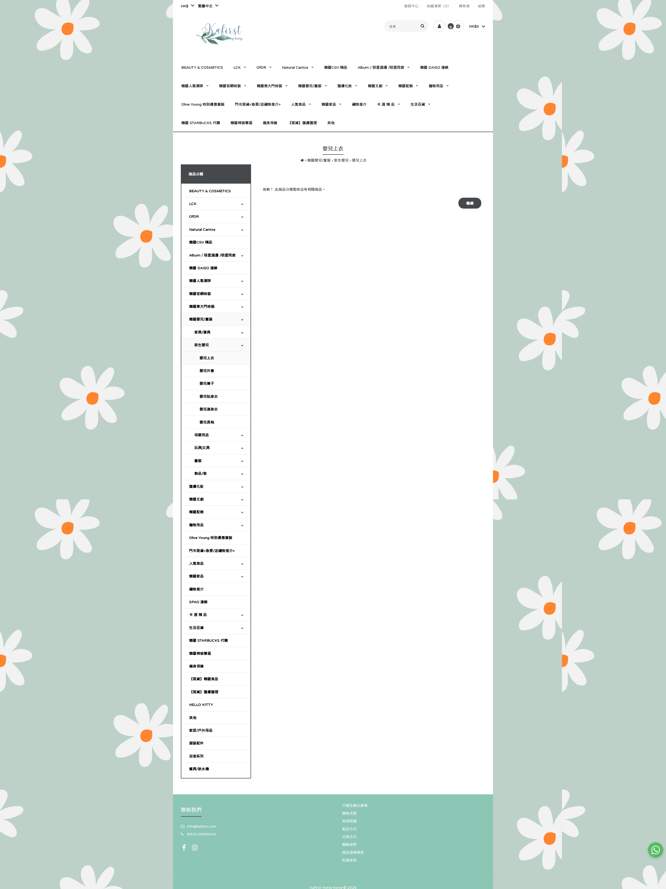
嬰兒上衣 (359, 160)
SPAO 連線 (198, 602)
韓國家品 (196, 576)
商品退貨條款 (353, 852)
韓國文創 (196, 499)
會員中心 (411, 6)
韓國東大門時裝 (202, 306)
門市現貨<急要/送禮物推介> (212, 550)
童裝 (198, 460)
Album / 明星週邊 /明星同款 (212, 255)
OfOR (194, 216)
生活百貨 (196, 627)
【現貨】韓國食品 (203, 679)
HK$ (184, 6)
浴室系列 (196, 756)
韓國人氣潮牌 (200, 280)
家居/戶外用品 (201, 730)
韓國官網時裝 (200, 293)
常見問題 (349, 821)
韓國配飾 (196, 512)
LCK (192, 203)
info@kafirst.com (201, 826)
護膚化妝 (196, 486)
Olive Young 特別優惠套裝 (210, 537)
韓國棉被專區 (200, 653)
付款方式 (349, 837)
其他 (192, 717)
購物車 (464, 6)
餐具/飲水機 (199, 769)
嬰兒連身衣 (209, 409)
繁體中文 (204, 6)
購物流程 (349, 813)
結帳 (481, 6)
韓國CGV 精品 (200, 242)
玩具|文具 (202, 447)
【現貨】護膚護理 (203, 692)
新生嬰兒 (341, 160)
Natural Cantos (202, 229)
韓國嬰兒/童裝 (319, 160)
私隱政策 (349, 860)
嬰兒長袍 (207, 422)
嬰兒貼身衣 (209, 396)
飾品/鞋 (200, 473)
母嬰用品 (201, 435)
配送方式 (349, 829)
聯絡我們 (349, 844)
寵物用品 (196, 525)
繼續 (469, 203)
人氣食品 (196, 563)
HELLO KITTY (201, 704)
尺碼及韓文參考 (355, 805)
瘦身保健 (196, 666)
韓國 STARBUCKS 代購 (208, 640)
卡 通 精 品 (198, 614)
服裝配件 (196, 743)
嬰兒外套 (207, 370)
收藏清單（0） (439, 6)
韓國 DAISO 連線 (203, 268)
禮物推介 (196, 589)
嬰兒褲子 (207, 383)
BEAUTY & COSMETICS (210, 191)
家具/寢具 (202, 332)
